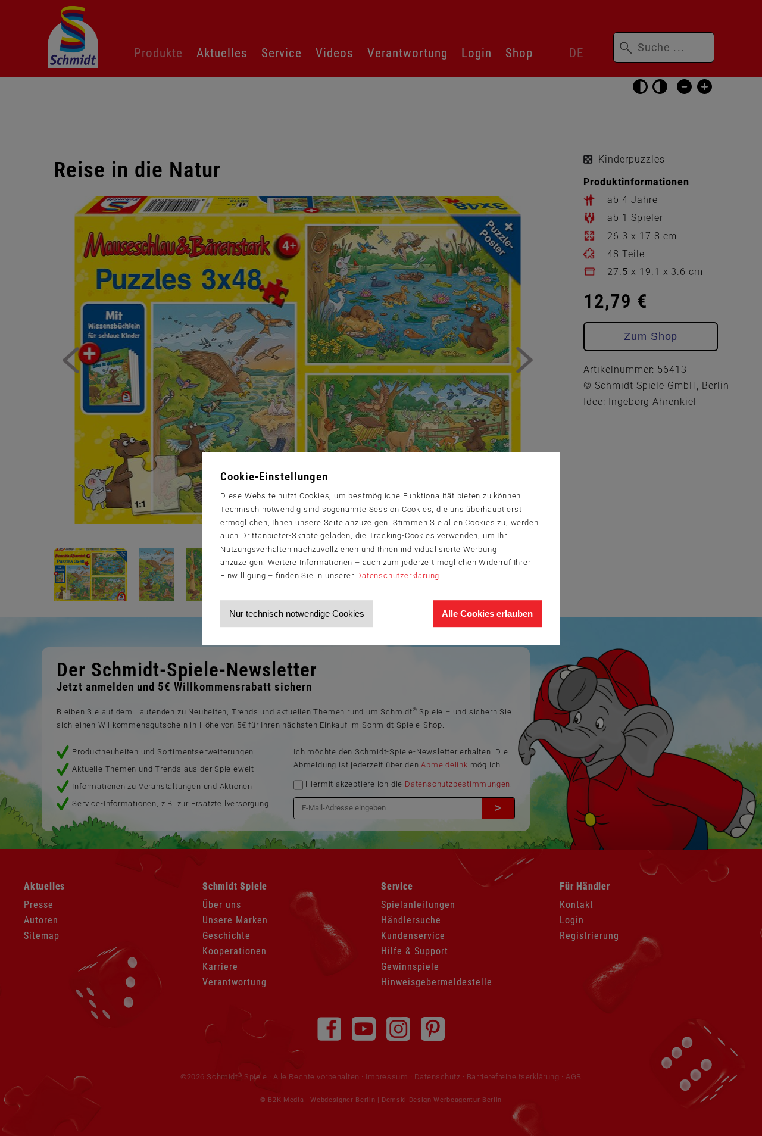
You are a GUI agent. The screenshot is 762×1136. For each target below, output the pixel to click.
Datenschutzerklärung (397, 575)
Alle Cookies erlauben (487, 613)
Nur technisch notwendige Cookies (296, 613)
